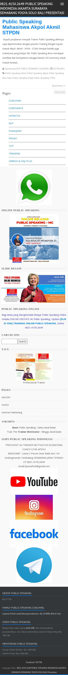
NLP (11, 123)
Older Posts (60, 92)
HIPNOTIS (14, 115)
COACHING (15, 100)
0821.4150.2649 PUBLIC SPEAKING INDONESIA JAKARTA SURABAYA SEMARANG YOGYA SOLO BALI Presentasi (32, 8)
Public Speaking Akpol (37, 73)
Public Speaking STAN (44, 77)
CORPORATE (16, 108)
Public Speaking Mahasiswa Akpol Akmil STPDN (31, 27)
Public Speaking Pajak (22, 77)
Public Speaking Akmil (15, 73)
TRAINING (14, 153)
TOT (11, 145)
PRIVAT (13, 138)
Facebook (30, 662)
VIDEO (5, 404)
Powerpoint (15, 130)
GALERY (6, 397)
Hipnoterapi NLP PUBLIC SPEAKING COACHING (27, 68)
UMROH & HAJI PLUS (20, 161)
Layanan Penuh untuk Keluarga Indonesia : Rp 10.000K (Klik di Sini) (31, 613)
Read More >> (59, 85)
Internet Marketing (12, 412)
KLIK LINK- (31, 628)
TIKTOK (38, 662)
